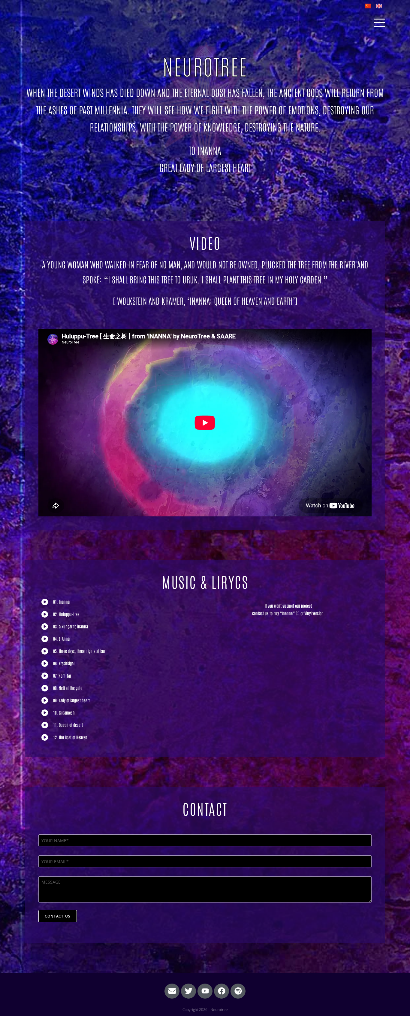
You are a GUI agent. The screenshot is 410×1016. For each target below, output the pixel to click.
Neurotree (42, 23)
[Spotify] (238, 991)
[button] (121, 602)
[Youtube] (205, 991)
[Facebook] (221, 991)
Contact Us (58, 916)
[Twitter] (188, 991)
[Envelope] (171, 991)
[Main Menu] (379, 23)
